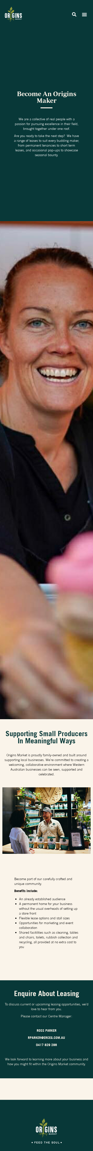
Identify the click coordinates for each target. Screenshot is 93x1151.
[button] (74, 14)
